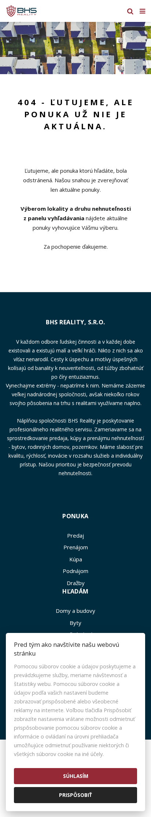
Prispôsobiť (75, 794)
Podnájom (75, 570)
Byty (75, 622)
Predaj (75, 535)
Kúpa (75, 559)
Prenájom (75, 547)
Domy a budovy (75, 610)
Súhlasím (75, 775)
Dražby (76, 583)
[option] (75, 48)
